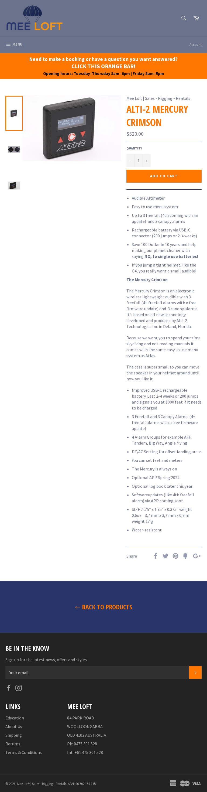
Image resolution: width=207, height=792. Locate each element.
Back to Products (106, 606)
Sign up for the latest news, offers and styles (46, 659)
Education (14, 718)
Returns (12, 743)
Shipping (13, 735)
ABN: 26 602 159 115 (82, 783)
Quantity (134, 148)
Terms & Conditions (23, 752)
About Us (13, 726)
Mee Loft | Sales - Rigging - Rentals (41, 783)
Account (195, 44)
